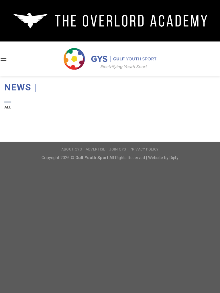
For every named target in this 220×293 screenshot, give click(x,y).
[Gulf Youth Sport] (110, 59)
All (7, 107)
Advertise (95, 149)
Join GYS (117, 149)
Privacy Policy (144, 149)
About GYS (71, 149)
